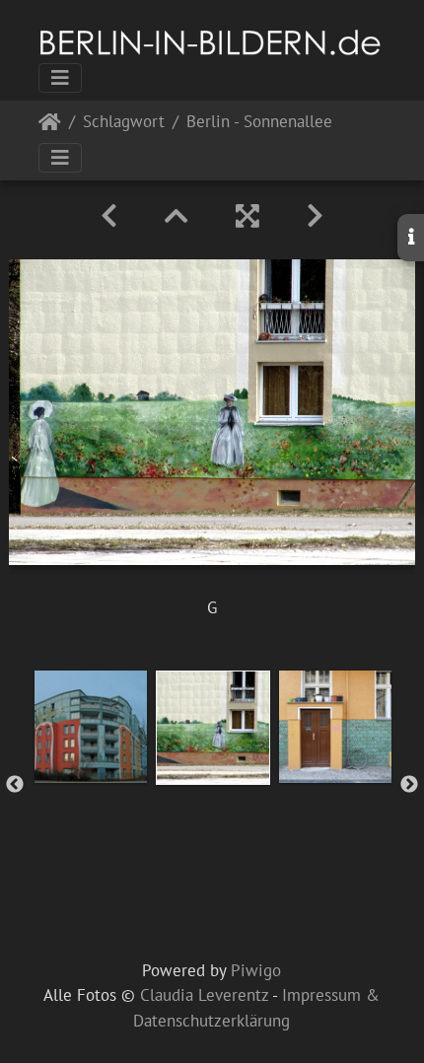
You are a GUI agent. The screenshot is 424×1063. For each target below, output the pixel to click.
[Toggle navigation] (60, 78)
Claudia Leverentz (204, 995)
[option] (91, 727)
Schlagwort (124, 122)
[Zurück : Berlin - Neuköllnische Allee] (109, 216)
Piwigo (256, 970)
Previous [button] (15, 785)
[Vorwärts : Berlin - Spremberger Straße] (315, 216)
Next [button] (409, 785)
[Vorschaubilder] (176, 216)
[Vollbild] (247, 216)
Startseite (49, 125)
